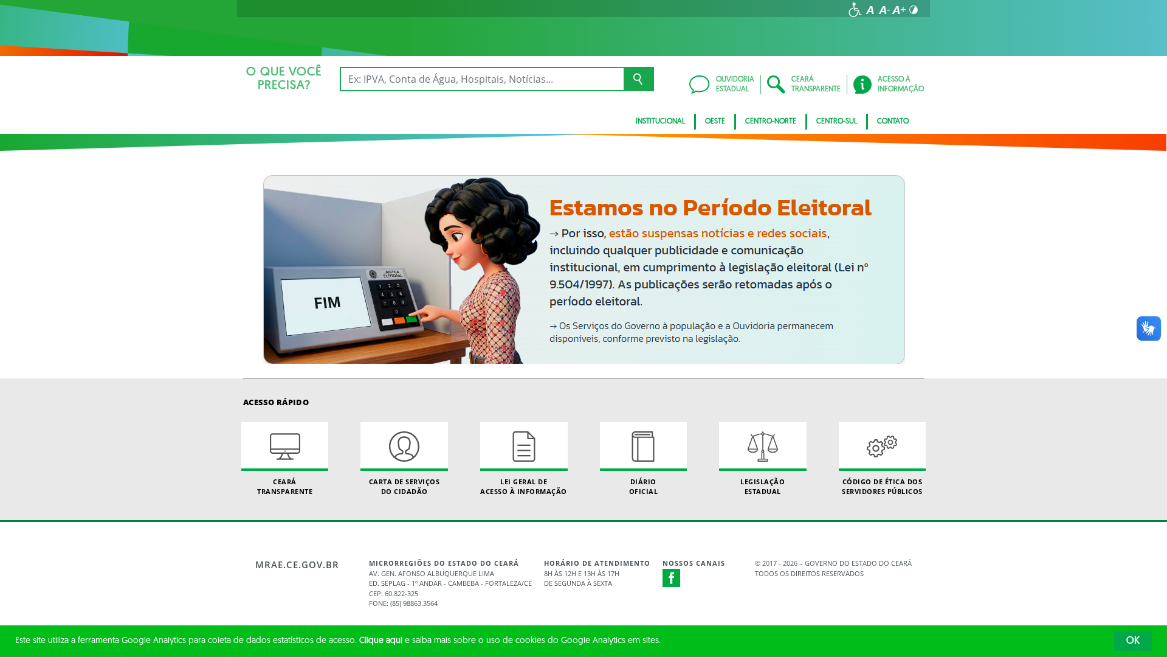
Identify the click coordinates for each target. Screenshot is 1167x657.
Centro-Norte (770, 121)
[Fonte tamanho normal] (869, 9)
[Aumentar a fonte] (899, 9)
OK (1133, 641)
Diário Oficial (643, 486)
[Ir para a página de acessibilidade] (855, 9)
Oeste (715, 121)
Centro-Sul (836, 121)
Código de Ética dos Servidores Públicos (882, 486)
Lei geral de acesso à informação (523, 486)
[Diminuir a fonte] (884, 9)
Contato (893, 121)
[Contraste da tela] (913, 9)
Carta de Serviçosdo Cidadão (404, 486)
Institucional (660, 121)
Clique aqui (380, 640)
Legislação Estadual (762, 486)
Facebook (672, 578)
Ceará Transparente (284, 486)
